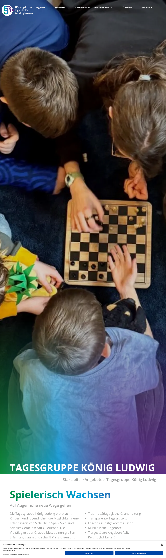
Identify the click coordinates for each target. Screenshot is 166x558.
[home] (17, 10)
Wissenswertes (82, 7)
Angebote (40, 7)
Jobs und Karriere (103, 7)
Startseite (72, 479)
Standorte (60, 7)
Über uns (127, 7)
